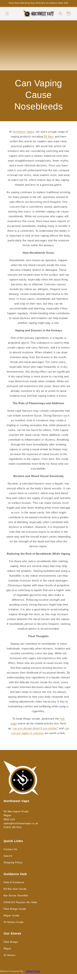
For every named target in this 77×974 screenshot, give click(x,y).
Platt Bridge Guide (15, 908)
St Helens (9, 955)
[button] (7, 13)
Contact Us (10, 849)
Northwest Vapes (23, 131)
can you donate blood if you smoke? (35, 728)
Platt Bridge (11, 941)
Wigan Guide (12, 915)
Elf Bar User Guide (15, 888)
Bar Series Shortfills (16, 895)
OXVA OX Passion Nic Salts (20, 902)
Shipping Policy (13, 862)
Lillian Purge (33, 971)
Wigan (7, 948)
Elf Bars (49, 136)
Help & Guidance (14, 882)
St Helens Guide (14, 922)
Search (8, 855)
